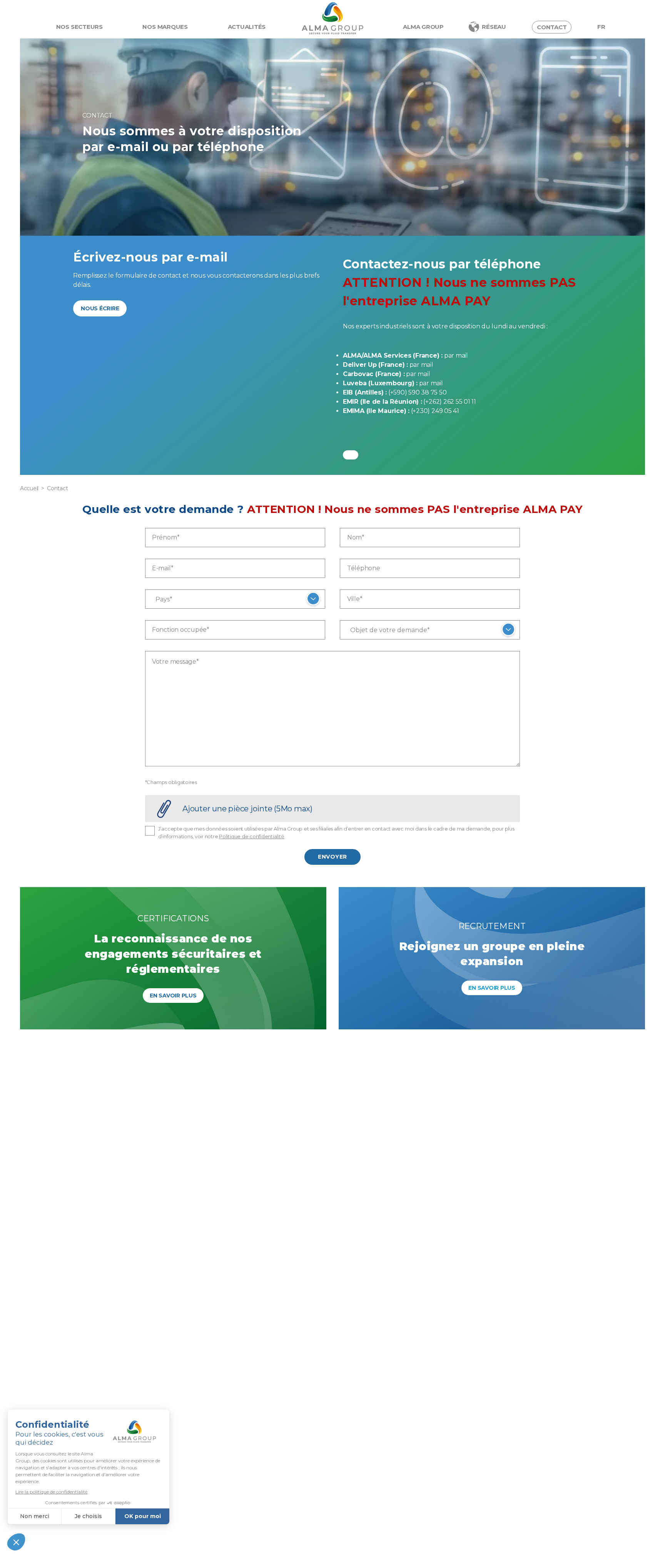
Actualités (247, 26)
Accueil (29, 488)
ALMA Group (423, 26)
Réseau (494, 26)
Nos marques (164, 26)
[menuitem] (601, 27)
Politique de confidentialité (251, 836)
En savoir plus (173, 995)
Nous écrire (100, 308)
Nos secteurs (79, 26)
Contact (551, 27)
